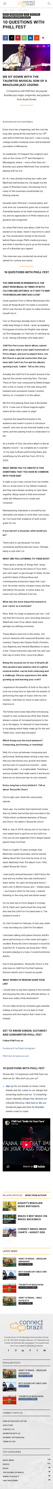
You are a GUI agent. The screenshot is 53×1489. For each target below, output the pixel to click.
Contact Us (8, 1429)
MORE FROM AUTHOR (35, 1195)
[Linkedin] (30, 37)
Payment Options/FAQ (13, 1437)
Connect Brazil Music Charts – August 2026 (32, 1230)
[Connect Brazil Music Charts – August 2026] (9, 1232)
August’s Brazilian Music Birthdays (30, 1204)
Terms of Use (9, 1441)
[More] (43, 37)
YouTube (18, 1048)
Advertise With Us (11, 1433)
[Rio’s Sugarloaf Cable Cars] (9, 1275)
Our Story (8, 1425)
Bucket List (24, 1274)
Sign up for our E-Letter (15, 1421)
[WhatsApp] (24, 37)
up (12, 1086)
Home (5, 10)
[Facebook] (5, 37)
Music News (35, 14)
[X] (11, 37)
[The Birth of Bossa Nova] (9, 1288)
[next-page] (8, 1242)
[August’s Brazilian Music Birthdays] (9, 1206)
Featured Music (23, 10)
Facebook (8, 1048)
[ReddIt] (36, 37)
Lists (26, 14)
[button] (4, 3)
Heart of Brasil (25, 1264)
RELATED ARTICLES (12, 1195)
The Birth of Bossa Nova (30, 1285)
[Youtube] (44, 1350)
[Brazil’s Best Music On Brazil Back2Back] (9, 1219)
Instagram (30, 1048)
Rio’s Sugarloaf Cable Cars (32, 1272)
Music (12, 10)
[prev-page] (4, 1242)
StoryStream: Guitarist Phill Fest (17, 17)
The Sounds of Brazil (28, 1287)
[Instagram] (15, 1350)
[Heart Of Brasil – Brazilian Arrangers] (9, 1262)
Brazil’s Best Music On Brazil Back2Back (32, 1217)
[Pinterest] (18, 37)
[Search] (49, 3)
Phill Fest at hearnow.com (16, 1056)
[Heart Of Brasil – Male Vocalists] (9, 1301)
